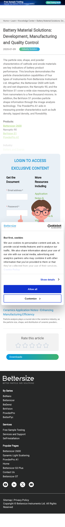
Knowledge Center (26, 20)
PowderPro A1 (11, 459)
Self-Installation (11, 438)
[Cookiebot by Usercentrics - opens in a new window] (47, 226)
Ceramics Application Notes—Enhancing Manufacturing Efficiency (28, 312)
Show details (48, 279)
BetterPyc (8, 417)
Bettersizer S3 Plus (13, 468)
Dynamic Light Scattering (16, 455)
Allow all (32, 289)
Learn (13, 20)
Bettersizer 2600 (12, 451)
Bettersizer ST (10, 476)
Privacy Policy (21, 500)
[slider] (32, 348)
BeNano (7, 396)
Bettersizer (9, 400)
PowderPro (9, 413)
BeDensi (7, 404)
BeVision (7, 409)
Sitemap (7, 500)
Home (6, 20)
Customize (31, 298)
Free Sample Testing (14, 430)
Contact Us (9, 472)
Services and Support (14, 434)
